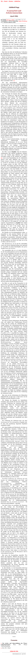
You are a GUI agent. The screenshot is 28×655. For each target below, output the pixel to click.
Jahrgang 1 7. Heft (10, 19)
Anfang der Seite (14, 651)
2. (1, 648)
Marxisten (11, 1)
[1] (14, 80)
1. (1, 643)
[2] (1, 158)
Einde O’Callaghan (23, 21)
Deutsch (5, 1)
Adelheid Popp (17, 1)
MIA (2, 1)
